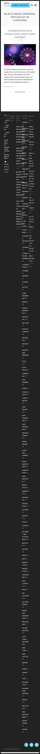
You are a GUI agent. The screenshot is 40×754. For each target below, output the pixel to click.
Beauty (24, 147)
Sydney (25, 672)
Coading (25, 247)
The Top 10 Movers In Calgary (31, 203)
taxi (23, 678)
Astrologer (20, 92)
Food (24, 361)
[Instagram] (37, 745)
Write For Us (6, 127)
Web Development (25, 714)
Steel (24, 669)
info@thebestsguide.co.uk (6, 168)
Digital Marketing (25, 310)
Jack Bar (25, 510)
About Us (6, 121)
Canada (25, 197)
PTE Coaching (25, 595)
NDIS (23, 559)
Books (24, 163)
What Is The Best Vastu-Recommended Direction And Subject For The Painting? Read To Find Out (31, 171)
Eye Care (25, 323)
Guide (24, 388)
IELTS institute (25, 479)
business (25, 191)
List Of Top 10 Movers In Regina (31, 222)
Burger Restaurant (25, 185)
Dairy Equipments (25, 296)
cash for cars (24, 223)
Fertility (25, 344)
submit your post (20, 5)
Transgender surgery (25, 691)
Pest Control (25, 583)
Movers (25, 549)
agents (25, 122)
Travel (24, 700)
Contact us (6, 134)
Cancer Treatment (25, 206)
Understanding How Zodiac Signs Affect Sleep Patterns (20, 34)
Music (24, 555)
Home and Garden (25, 453)
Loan (24, 522)
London (25, 525)
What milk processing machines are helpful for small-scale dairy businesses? (20, 134)
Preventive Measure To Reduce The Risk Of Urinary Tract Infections (20, 156)
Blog (24, 159)
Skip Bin (25, 663)
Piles (24, 589)
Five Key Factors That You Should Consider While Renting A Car (31, 248)
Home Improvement (25, 464)
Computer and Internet (25, 256)
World (24, 729)
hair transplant (25, 418)
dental (25, 302)
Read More (8, 86)
